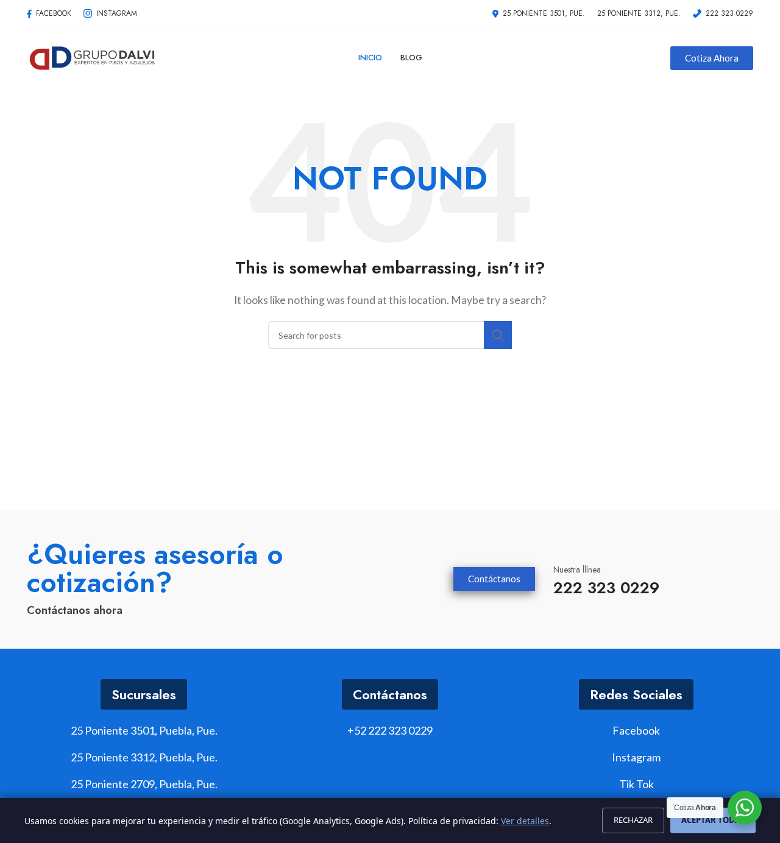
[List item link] (390, 730)
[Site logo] (92, 56)
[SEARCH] (498, 335)
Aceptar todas (713, 819)
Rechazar (633, 819)
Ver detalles (525, 821)
